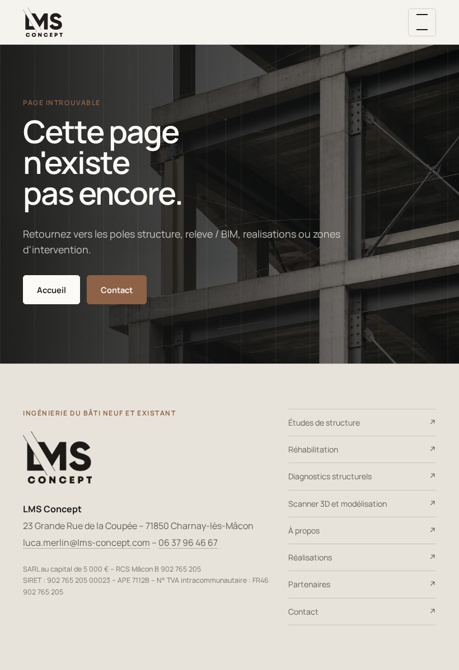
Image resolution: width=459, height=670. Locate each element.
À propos (304, 530)
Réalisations (310, 557)
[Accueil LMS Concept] (43, 22)
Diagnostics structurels (330, 476)
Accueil (51, 289)
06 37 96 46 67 (188, 542)
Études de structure (324, 422)
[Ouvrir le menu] (422, 22)
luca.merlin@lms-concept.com (86, 542)
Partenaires (309, 584)
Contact (117, 289)
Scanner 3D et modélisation (337, 503)
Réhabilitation (313, 449)
